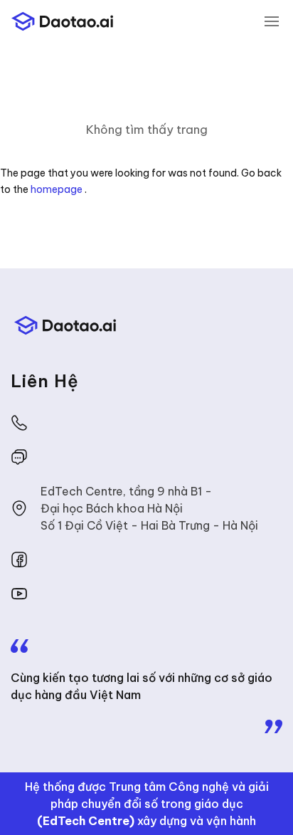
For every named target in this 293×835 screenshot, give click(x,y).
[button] (272, 21)
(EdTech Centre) (85, 821)
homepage (56, 189)
